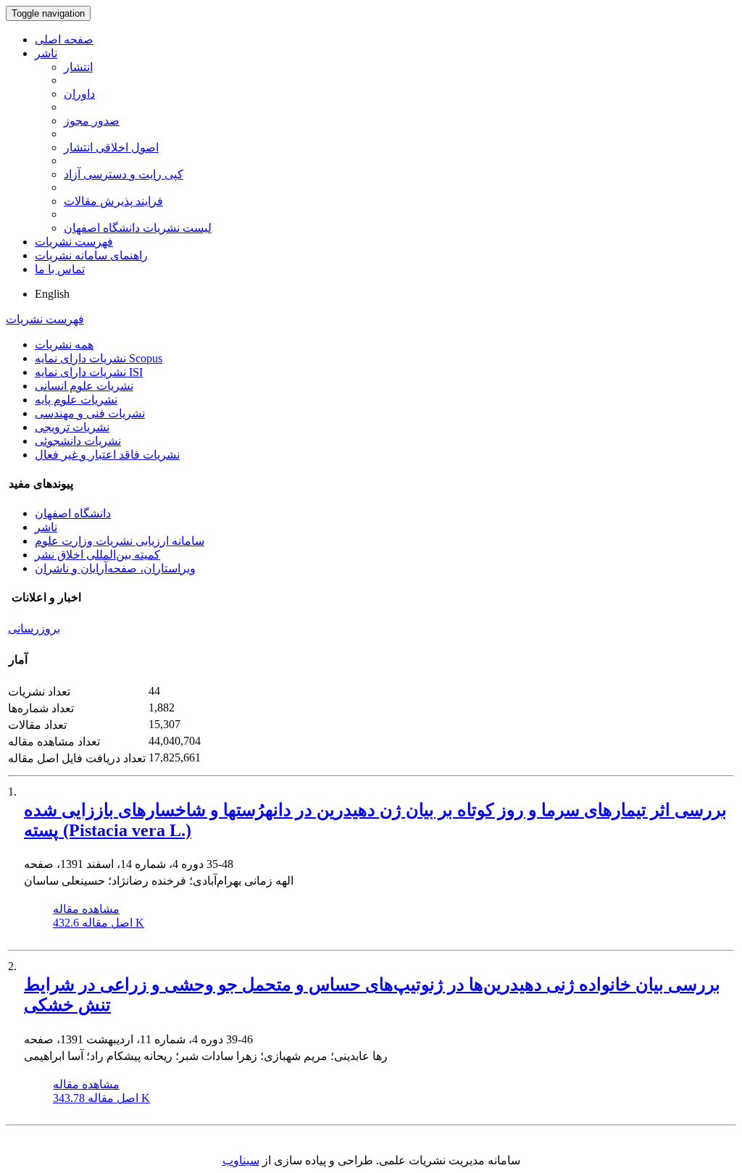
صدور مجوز (92, 120)
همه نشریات (64, 344)
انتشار (78, 67)
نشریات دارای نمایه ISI (89, 372)
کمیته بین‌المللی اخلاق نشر (97, 554)
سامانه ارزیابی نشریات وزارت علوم (119, 541)
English (52, 294)
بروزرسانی (34, 628)
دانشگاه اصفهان (73, 513)
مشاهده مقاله (86, 909)
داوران (79, 94)
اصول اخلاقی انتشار (111, 147)
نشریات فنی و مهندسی (90, 413)
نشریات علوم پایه (76, 399)
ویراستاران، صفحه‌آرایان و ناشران (115, 568)
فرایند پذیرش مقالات (113, 201)
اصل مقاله (98, 923)
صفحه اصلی (64, 39)
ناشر (46, 53)
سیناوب (240, 1160)
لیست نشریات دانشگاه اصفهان (138, 228)
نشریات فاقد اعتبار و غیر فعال (107, 454)
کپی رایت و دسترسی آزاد (123, 174)
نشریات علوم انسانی (84, 386)
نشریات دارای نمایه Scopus (98, 358)
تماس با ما (60, 269)
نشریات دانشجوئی (78, 441)
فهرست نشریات (74, 241)
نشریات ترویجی (72, 427)
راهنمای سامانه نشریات (91, 255)
